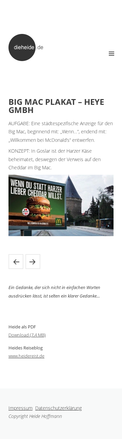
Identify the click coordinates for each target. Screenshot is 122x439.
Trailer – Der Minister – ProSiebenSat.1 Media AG (32, 261)
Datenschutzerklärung (58, 408)
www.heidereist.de (26, 356)
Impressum (20, 408)
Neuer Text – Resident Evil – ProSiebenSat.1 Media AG (15, 261)
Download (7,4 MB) (27, 335)
